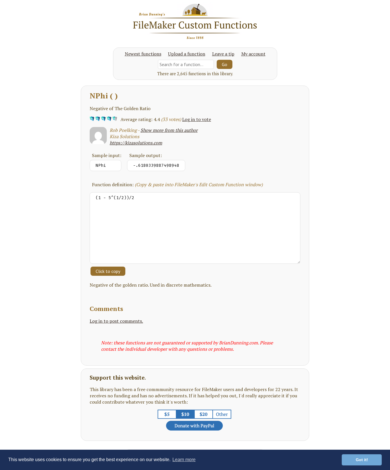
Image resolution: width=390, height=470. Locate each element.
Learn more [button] (184, 459)
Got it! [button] (362, 459)
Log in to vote (196, 119)
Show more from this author (169, 130)
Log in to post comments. (116, 321)
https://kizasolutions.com (136, 143)
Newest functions (143, 54)
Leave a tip (223, 54)
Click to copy (108, 271)
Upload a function (186, 54)
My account (253, 54)
